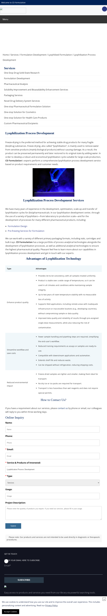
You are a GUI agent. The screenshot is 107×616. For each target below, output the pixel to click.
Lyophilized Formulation (60, 54)
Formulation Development (33, 54)
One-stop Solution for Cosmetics (20, 112)
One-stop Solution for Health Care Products (25, 117)
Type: (9, 476)
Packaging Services (13, 95)
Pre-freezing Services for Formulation (26, 230)
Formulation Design (17, 226)
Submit (13, 526)
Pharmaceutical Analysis (16, 84)
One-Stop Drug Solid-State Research (22, 72)
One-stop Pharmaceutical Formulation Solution (27, 106)
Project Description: (15, 502)
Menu (5, 19)
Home (6, 54)
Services (15, 54)
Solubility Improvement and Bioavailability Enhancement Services (36, 89)
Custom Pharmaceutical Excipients (21, 123)
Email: (9, 449)
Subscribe (24, 580)
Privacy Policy (51, 605)
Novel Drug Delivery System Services (22, 100)
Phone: (9, 436)
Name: (8, 422)
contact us (63, 408)
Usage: (8, 489)
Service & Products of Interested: (23, 462)
